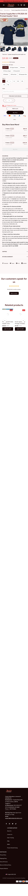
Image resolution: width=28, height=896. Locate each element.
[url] (23, 878)
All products (7, 10)
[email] (13, 818)
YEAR (3, 88)
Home (1, 10)
